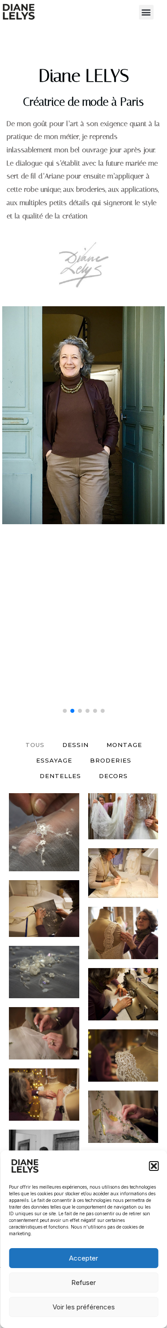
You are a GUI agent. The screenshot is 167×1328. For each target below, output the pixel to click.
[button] (153, 1166)
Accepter (83, 1258)
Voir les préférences (84, 1307)
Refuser (83, 1282)
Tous (35, 744)
